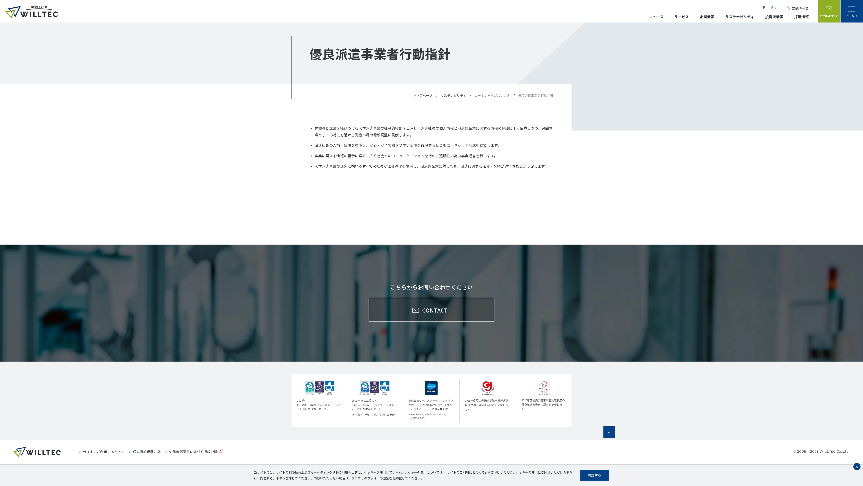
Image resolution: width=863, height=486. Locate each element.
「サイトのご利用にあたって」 (466, 472)
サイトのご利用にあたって (103, 451)
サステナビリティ (739, 16)
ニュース (656, 16)
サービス (681, 16)
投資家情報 (774, 16)
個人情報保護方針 (146, 451)
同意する (594, 475)
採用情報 (801, 16)
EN (773, 8)
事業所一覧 (800, 8)
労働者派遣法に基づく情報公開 (193, 451)
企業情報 (707, 16)
